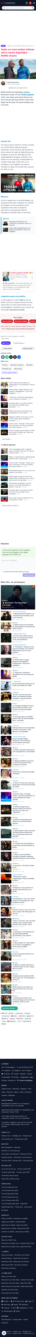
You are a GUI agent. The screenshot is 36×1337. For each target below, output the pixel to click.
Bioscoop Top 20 (26, 1154)
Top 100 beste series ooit (9, 1197)
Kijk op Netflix (9, 283)
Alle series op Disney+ (8, 1268)
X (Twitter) (27, 1070)
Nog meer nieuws (9, 1008)
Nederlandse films (7, 1207)
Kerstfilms (4, 1210)
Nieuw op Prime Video (8, 1276)
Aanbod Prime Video (27, 1280)
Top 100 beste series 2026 (10, 1203)
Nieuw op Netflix (7, 321)
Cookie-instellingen (26, 1080)
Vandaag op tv (17, 1136)
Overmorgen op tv (7, 1139)
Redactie (23, 1074)
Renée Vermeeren (13, 82)
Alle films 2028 (28, 1160)
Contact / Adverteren (8, 1080)
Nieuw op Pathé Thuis (8, 1240)
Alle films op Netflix (7, 1232)
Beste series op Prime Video (10, 1286)
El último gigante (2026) (19, 273)
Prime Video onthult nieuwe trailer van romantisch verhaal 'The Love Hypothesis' (15, 1117)
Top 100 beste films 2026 (9, 1194)
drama (12, 275)
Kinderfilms (24, 1203)
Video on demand (17, 365)
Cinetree (28, 1018)
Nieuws (29, 1074)
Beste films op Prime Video (10, 1283)
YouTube (6, 1074)
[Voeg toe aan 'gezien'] (31, 275)
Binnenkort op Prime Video (10, 1280)
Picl (20, 1021)
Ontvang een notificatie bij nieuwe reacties (16, 571)
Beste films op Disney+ (21, 1258)
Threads (16, 1074)
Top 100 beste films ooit (9, 1187)
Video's (16, 1092)
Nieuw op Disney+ (7, 1255)
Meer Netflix (6, 439)
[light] (27, 3)
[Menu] (34, 3)
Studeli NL (4, 1323)
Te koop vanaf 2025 (23, 1169)
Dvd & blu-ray (6, 1165)
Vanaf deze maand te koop (10, 1179)
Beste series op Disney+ (21, 1261)
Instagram (17, 1070)
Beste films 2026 (22, 1225)
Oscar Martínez (17, 277)
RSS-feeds (15, 1077)
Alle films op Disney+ (21, 1265)
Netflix (20, 317)
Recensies (16, 1089)
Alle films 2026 (6, 1160)
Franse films (19, 1207)
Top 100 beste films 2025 (9, 1190)
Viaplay (13, 1018)
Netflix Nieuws (19, 343)
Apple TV (30, 1016)
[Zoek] (32, 8)
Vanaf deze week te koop (9, 1175)
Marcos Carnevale (21, 275)
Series (3, 1092)
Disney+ (28, 1013)
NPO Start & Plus (18, 1301)
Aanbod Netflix (20, 1222)
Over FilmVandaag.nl (8, 1067)
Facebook (6, 1070)
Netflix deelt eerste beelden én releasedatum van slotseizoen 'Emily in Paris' (17, 1111)
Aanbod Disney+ (6, 1258)
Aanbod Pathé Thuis (27, 1243)
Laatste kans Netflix (7, 1222)
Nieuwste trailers (6, 1157)
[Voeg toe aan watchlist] (31, 277)
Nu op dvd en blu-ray (8, 1169)
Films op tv (5, 1132)
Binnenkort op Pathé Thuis (10, 1243)
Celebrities (11, 1095)
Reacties (6, 343)
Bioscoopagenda (6, 1147)
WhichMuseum (6, 1319)
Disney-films (28, 1207)
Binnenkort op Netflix (17, 310)
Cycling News (17, 1319)
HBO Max (5, 1018)
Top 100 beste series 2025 (10, 1200)
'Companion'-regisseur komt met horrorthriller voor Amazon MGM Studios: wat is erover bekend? (16, 1124)
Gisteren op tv (6, 1136)
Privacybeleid (5, 1077)
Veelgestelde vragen (26, 1077)
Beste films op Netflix (21, 321)
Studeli (25, 1319)
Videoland (20, 1018)
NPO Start (22, 1016)
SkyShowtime (27, 1021)
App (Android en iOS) (25, 1067)
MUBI (4, 1024)
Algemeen (23, 1089)
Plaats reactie (29, 575)
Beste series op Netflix (8, 1228)
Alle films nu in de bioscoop (10, 1151)
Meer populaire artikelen (10, 505)
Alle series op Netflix (22, 1232)
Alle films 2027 (17, 1160)
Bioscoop (10, 1092)
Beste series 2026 (23, 1228)
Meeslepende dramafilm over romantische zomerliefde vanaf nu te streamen (15, 1105)
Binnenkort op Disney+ (22, 1255)
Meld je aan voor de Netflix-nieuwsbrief (20, 329)
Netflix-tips (7, 369)
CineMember (12, 1021)
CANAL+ (15, 1016)
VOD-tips (19, 369)
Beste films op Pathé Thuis (10, 1246)
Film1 (4, 1021)
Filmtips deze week (21, 1139)
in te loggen (14, 552)
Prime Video (6, 1016)
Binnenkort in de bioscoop (22, 1157)
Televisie (4, 1095)
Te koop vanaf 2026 (8, 1172)
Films (5, 365)
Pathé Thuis (20, 1013)
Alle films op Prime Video (9, 1290)
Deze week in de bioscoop (10, 1154)
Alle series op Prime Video (10, 1293)
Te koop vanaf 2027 (23, 1172)
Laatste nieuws (6, 1089)
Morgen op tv (27, 1136)
